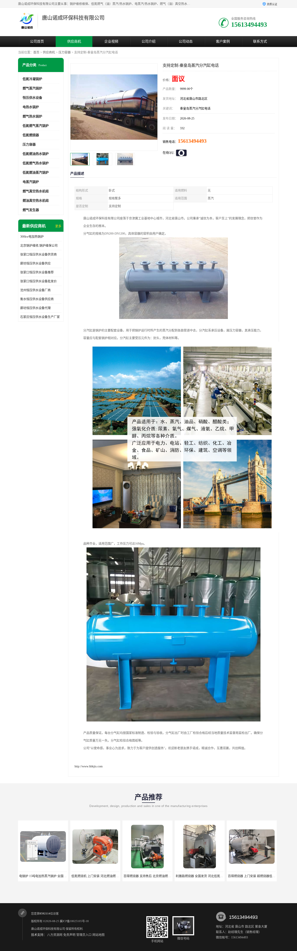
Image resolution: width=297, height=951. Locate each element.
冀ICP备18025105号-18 (74, 921)
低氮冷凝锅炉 (32, 79)
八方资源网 (54, 934)
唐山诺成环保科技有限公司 (48, 928)
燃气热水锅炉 (32, 116)
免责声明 (69, 934)
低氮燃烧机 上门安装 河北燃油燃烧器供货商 (49, 876)
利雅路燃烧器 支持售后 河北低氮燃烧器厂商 (257, 876)
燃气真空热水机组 (36, 191)
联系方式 (260, 41)
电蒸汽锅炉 (31, 182)
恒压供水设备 (32, 97)
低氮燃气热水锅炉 (36, 163)
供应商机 (74, 41)
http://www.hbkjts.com (89, 766)
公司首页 (37, 41)
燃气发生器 (31, 210)
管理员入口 (84, 934)
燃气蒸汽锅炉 (32, 88)
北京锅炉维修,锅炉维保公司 (39, 245)
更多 (58, 226)
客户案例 (223, 41)
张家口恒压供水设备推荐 (37, 272)
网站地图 (98, 934)
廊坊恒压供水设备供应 (35, 263)
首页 (36, 52)
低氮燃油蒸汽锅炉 (36, 172)
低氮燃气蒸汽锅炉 (36, 125)
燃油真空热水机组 (36, 200)
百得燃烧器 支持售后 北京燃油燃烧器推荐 (99, 876)
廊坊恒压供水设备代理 (35, 308)
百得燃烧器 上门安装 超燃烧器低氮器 (201, 876)
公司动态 (186, 41)
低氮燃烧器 (31, 135)
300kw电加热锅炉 (32, 236)
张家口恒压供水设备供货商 (38, 254)
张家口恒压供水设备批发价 (38, 281)
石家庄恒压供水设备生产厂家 (40, 317)
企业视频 (111, 41)
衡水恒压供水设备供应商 (37, 299)
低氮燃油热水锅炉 (36, 154)
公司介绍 (148, 41)
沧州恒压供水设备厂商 (35, 290)
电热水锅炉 (31, 107)
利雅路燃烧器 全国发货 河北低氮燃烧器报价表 (154, 876)
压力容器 (64, 52)
